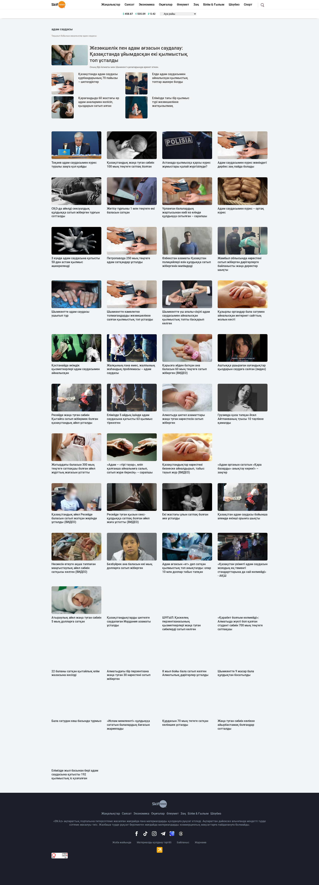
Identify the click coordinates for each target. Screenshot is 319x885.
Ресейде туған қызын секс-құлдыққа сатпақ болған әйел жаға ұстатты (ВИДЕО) (128, 518)
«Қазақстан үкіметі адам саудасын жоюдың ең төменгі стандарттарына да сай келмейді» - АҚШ (242, 569)
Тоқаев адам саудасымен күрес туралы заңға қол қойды (74, 164)
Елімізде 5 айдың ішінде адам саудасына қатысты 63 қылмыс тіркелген (129, 419)
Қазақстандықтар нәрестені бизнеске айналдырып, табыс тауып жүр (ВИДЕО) (183, 468)
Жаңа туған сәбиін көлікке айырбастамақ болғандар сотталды (236, 724)
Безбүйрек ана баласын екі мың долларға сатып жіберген (129, 566)
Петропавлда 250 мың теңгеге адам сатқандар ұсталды (128, 260)
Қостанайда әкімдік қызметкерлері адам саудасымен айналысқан (76, 369)
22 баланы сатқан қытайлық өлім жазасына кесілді (76, 673)
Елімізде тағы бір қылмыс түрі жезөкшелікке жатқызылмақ (170, 102)
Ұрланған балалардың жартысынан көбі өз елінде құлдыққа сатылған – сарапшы (184, 212)
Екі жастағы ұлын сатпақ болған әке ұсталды (185, 516)
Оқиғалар (165, 4)
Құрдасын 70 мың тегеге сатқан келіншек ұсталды (185, 723)
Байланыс (183, 842)
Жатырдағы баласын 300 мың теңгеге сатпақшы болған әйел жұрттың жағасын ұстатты (73, 468)
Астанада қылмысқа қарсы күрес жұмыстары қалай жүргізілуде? (186, 164)
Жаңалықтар (110, 4)
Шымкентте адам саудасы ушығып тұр (70, 313)
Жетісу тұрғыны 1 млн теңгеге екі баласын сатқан (131, 210)
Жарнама (200, 842)
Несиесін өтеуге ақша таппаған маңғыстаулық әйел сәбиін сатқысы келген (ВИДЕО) (74, 568)
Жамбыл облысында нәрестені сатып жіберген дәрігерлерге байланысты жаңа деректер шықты (239, 263)
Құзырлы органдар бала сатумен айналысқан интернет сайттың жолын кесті (241, 315)
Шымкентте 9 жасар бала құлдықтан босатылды (236, 673)
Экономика (147, 4)
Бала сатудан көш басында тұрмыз (76, 721)
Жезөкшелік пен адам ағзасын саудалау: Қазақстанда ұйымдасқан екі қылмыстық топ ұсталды (139, 54)
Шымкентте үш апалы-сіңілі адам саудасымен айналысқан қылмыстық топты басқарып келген (186, 317)
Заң (196, 4)
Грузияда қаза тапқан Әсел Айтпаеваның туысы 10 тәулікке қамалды (241, 419)
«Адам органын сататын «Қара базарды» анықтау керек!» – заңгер (240, 468)
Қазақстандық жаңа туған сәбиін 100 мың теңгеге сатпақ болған (130, 164)
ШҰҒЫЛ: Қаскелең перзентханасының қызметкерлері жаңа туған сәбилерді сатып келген (181, 623)
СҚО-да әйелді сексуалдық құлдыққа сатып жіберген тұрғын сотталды (76, 212)
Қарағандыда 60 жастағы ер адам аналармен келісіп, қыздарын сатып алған (98, 102)
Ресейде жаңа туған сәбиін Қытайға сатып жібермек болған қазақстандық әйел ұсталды (75, 419)
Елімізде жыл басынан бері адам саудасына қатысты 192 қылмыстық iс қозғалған (75, 774)
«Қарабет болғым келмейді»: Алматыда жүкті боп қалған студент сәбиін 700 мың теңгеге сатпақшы (240, 623)
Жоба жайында (121, 842)
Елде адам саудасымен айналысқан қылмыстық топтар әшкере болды (170, 78)
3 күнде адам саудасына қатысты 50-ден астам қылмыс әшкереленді (76, 262)
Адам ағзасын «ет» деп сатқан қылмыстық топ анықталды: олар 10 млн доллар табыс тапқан (186, 568)
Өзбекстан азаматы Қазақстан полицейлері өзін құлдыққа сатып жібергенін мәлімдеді (186, 262)
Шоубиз (234, 4)
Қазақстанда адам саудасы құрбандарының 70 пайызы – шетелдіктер (98, 78)
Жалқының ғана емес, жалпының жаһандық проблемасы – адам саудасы (131, 369)
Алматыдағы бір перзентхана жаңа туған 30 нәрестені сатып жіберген (128, 675)
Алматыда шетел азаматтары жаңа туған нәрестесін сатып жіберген (183, 419)
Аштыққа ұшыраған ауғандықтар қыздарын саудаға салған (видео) (242, 367)
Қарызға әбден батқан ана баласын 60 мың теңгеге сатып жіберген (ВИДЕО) (184, 369)
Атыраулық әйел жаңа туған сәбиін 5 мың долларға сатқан (76, 619)
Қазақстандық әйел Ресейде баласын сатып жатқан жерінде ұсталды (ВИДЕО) (74, 518)
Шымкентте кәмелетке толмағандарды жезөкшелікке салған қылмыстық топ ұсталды (130, 315)
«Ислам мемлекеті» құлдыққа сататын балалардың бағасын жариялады (128, 724)
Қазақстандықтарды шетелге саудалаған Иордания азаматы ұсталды (129, 621)
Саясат (129, 4)
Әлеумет (183, 4)
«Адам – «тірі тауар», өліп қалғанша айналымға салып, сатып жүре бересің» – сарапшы (130, 468)
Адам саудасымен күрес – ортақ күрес (241, 210)
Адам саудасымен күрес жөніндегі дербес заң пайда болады (242, 164)
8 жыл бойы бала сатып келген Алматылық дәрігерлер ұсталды (185, 673)
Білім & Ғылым (213, 4)
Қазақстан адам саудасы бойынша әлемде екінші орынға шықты (242, 516)
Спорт (248, 4)
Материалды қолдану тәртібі (154, 842)
